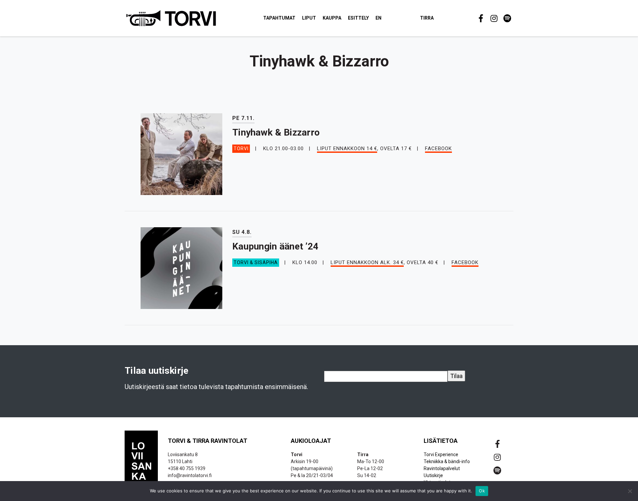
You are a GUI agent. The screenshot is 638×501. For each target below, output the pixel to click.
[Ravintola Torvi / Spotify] (506, 18)
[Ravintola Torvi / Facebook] (480, 18)
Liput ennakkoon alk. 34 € (367, 262)
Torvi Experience (441, 454)
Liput (309, 18)
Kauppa (332, 18)
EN (378, 18)
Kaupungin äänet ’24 (275, 246)
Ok (482, 490)
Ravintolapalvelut (442, 468)
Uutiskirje (433, 475)
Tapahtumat (279, 18)
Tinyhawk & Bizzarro (276, 132)
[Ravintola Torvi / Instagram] (493, 18)
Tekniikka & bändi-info (447, 461)
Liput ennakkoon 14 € (347, 148)
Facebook (438, 148)
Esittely (358, 18)
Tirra (427, 18)
